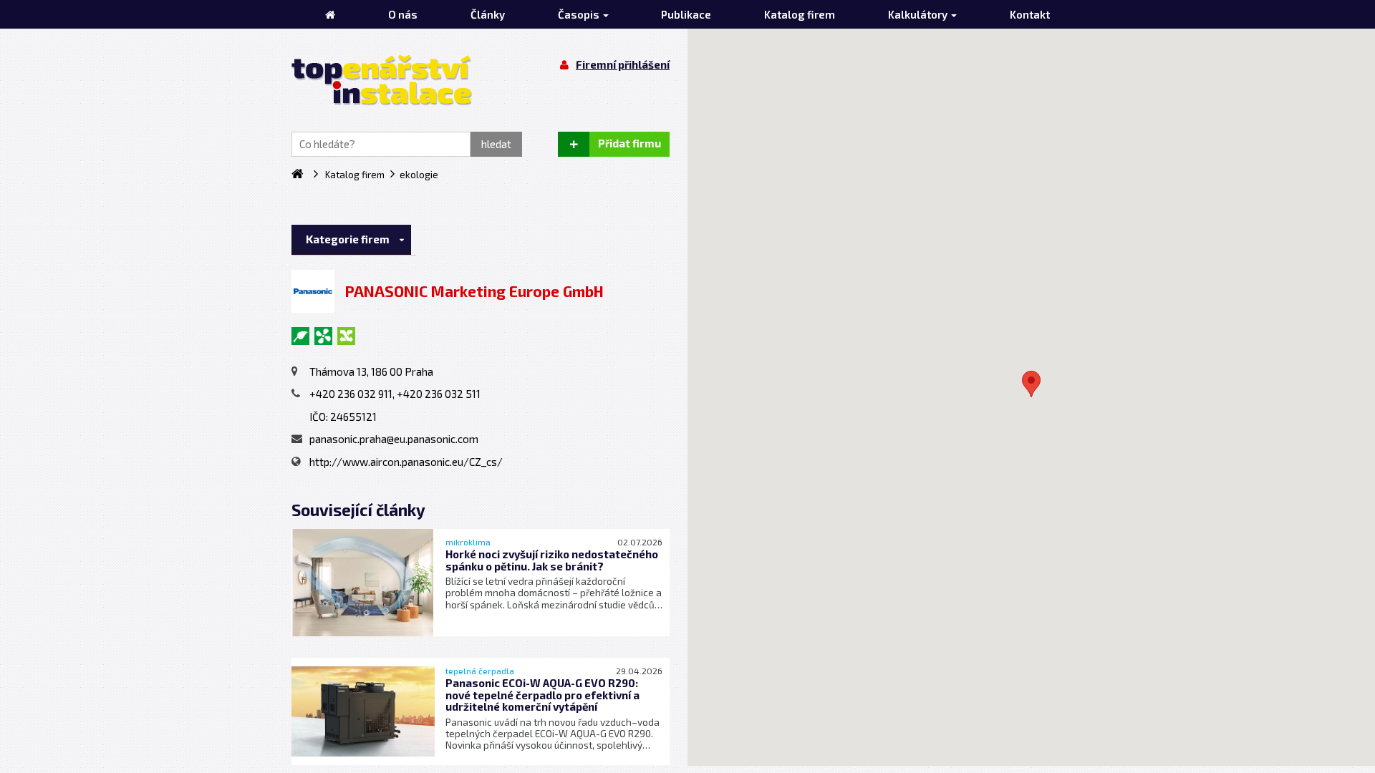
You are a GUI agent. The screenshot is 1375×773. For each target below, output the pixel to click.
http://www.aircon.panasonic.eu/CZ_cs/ (406, 461)
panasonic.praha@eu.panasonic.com (393, 438)
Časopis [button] (580, 14)
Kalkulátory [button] (919, 14)
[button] (1031, 384)
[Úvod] (330, 14)
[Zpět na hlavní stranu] (381, 80)
